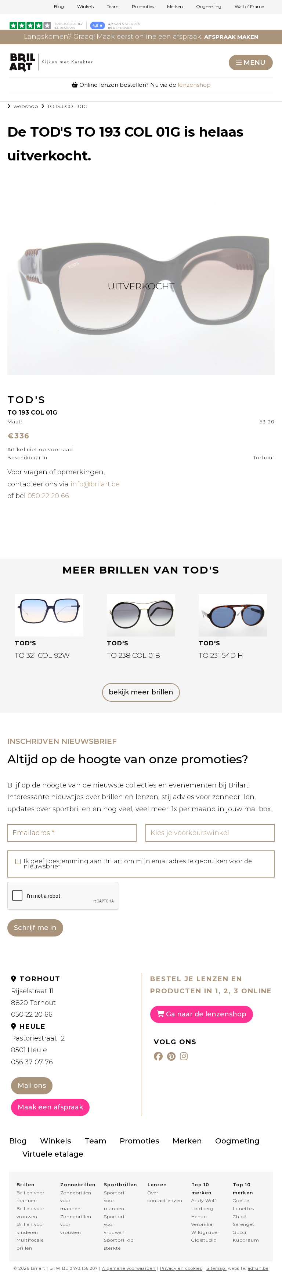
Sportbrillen (119, 1184)
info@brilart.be (95, 484)
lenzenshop (194, 84)
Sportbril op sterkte (119, 1244)
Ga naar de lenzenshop (205, 1014)
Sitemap (215, 1268)
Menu (254, 63)
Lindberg (202, 1208)
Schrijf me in (35, 928)
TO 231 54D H (221, 655)
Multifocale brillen (30, 1244)
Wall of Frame (249, 6)
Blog (59, 6)
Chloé (239, 1216)
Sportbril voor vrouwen (115, 1224)
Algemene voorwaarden (129, 1268)
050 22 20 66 (48, 496)
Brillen (26, 1184)
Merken (175, 6)
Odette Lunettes (243, 1204)
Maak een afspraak (50, 1107)
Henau (199, 1216)
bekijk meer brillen (141, 692)
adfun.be (258, 1268)
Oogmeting (208, 6)
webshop (26, 106)
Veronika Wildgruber (205, 1228)
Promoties (143, 6)
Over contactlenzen (163, 1197)
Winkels (85, 6)
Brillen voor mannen (31, 1197)
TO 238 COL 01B (133, 655)
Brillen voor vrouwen (31, 1212)
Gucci (239, 1232)
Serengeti (244, 1224)
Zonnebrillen (75, 1184)
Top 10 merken (201, 1188)
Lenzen (157, 1184)
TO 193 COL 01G (67, 106)
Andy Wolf (203, 1200)
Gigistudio (204, 1240)
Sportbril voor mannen (115, 1200)
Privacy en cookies (181, 1268)
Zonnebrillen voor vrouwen (75, 1224)
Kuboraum (246, 1240)
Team (113, 6)
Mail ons (32, 1086)
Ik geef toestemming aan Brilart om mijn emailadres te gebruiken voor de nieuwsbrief (138, 864)
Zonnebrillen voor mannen (75, 1200)
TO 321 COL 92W (42, 655)
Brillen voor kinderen (31, 1228)
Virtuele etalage (52, 1154)
